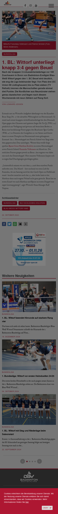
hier (27, 502)
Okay (45, 508)
